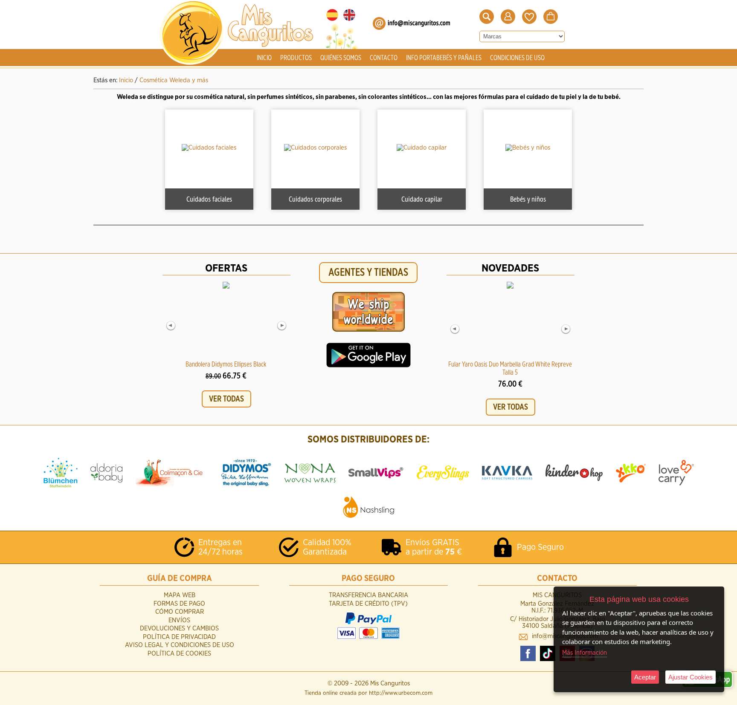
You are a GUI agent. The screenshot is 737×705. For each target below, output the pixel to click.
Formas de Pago (179, 604)
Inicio (264, 58)
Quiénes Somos (340, 58)
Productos (296, 58)
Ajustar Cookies (690, 677)
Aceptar (645, 677)
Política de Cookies (179, 653)
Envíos (179, 620)
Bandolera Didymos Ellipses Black (226, 364)
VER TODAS (226, 399)
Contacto (384, 58)
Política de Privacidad (179, 637)
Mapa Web (179, 595)
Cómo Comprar (179, 612)
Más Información (584, 653)
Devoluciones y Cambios (179, 628)
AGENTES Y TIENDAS (368, 272)
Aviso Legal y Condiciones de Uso (179, 645)
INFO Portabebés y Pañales (444, 58)
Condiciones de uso (517, 58)
